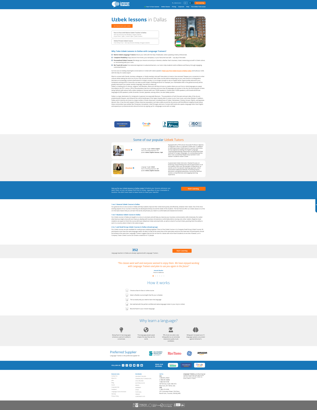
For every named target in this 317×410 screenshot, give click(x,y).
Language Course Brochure (118, 395)
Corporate (181, 6)
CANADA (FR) (147, 381)
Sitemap (113, 397)
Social (113, 388)
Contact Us (114, 379)
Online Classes (165, 6)
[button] (153, 279)
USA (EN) (137, 379)
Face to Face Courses (152, 6)
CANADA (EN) (139, 381)
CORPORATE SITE (140, 399)
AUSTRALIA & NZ (140, 386)
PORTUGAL (138, 395)
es (192, 3)
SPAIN (137, 393)
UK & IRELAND (139, 384)
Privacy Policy (115, 399)
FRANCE (137, 397)
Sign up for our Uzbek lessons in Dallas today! (127, 188)
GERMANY (138, 390)
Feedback (114, 392)
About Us (113, 381)
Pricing (174, 6)
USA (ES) (143, 379)
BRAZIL (137, 388)
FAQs (187, 6)
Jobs (112, 383)
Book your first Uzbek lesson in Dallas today (176, 71)
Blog (112, 386)
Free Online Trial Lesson (198, 6)
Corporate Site (115, 390)
